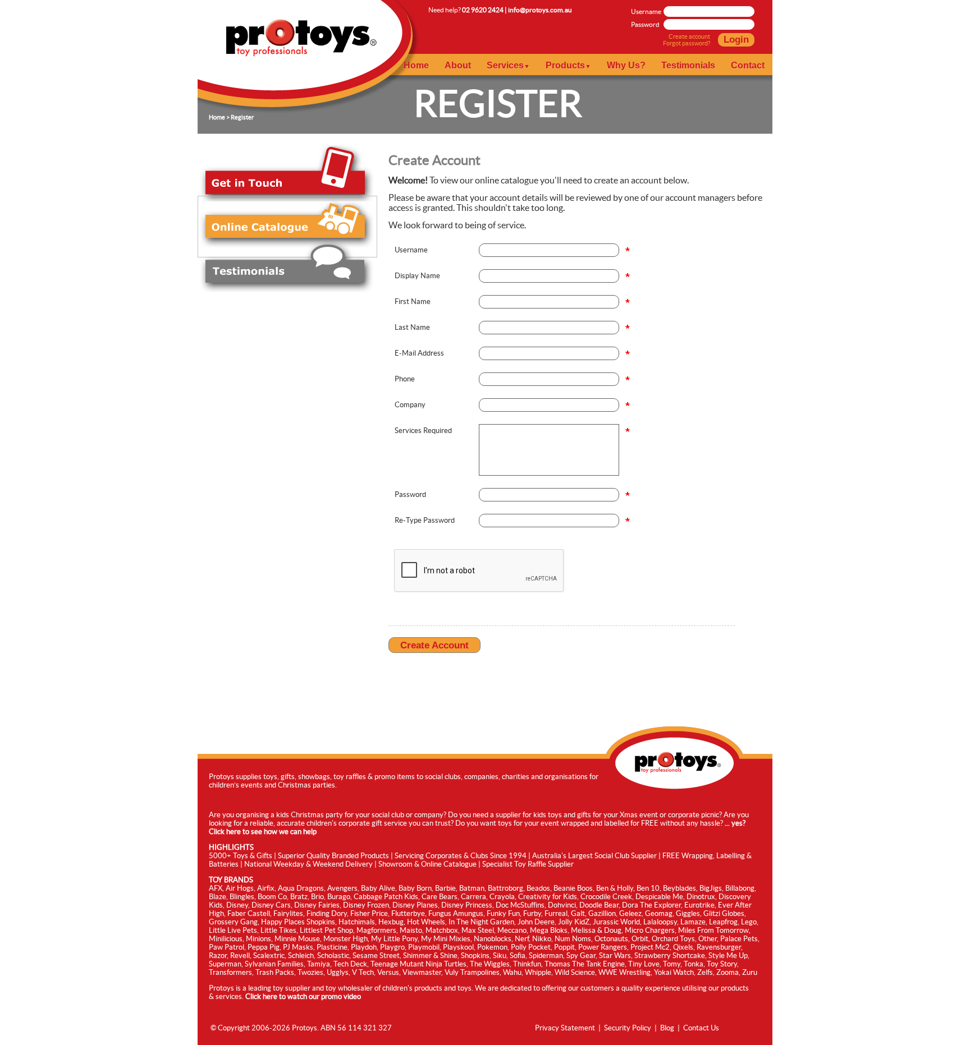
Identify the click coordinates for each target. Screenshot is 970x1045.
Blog (667, 1028)
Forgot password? (686, 43)
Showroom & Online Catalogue (427, 864)
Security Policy (627, 1028)
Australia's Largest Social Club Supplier (594, 855)
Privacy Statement (565, 1028)
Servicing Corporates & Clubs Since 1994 (461, 855)
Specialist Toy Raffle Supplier (528, 864)
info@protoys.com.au (540, 9)
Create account (689, 36)
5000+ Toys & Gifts (240, 855)
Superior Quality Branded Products (333, 855)
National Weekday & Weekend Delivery (308, 864)
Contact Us (701, 1028)
